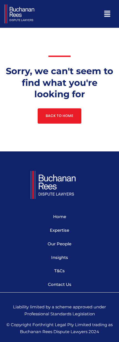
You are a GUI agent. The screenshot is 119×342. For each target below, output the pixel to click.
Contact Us (59, 284)
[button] (86, 14)
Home (59, 216)
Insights (59, 257)
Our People (59, 243)
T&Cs (59, 270)
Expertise (59, 230)
